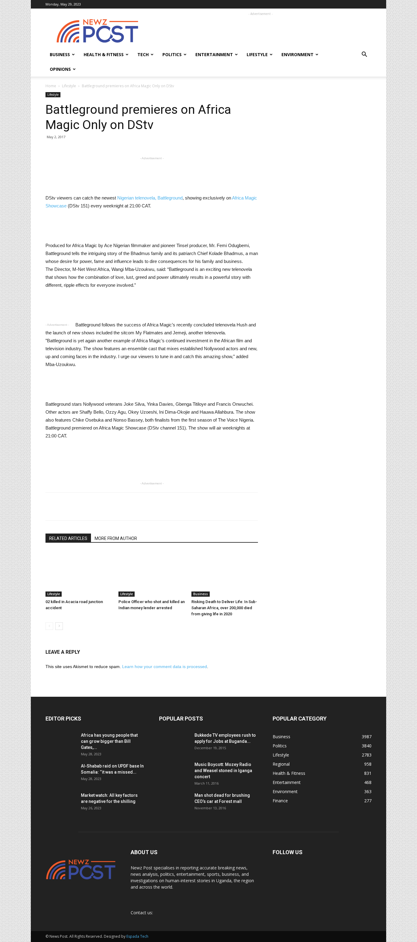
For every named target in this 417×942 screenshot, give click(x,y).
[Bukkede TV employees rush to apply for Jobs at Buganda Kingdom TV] (174, 742)
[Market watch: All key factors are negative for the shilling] (60, 802)
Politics (172, 54)
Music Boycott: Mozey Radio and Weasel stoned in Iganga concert (223, 770)
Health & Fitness (104, 54)
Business (60, 54)
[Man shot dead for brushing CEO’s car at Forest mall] (173, 803)
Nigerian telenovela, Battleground (150, 197)
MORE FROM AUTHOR (116, 538)
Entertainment (214, 54)
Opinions (60, 69)
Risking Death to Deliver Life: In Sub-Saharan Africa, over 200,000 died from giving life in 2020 (224, 607)
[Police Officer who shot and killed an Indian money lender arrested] (151, 574)
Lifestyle (257, 54)
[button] (364, 55)
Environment (297, 54)
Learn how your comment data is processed (164, 666)
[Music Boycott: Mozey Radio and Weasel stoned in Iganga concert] (174, 769)
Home (50, 85)
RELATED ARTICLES (68, 538)
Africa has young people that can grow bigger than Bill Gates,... (109, 741)
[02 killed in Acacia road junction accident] (78, 574)
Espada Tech (137, 936)
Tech (143, 54)
